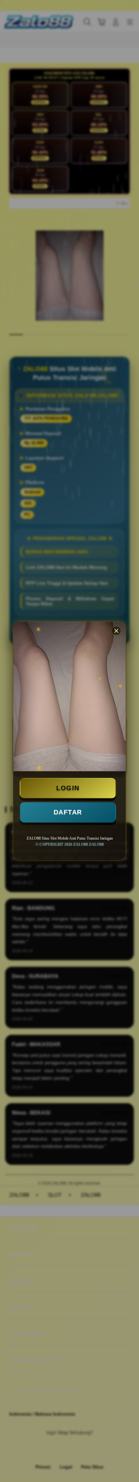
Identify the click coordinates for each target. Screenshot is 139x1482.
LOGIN (68, 787)
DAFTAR (68, 812)
